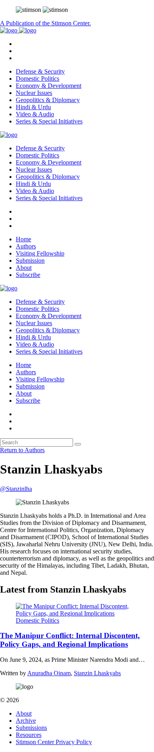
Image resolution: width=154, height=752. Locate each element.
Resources (28, 734)
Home (23, 239)
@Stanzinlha (16, 488)
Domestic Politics (37, 78)
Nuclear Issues (34, 92)
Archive (26, 720)
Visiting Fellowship (40, 253)
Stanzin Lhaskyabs (97, 673)
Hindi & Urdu (33, 107)
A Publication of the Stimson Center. (45, 23)
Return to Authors (22, 450)
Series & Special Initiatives (49, 121)
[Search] (78, 444)
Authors (26, 246)
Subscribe (28, 274)
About (24, 267)
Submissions (31, 727)
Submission (30, 260)
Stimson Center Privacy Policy (54, 742)
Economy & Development (48, 85)
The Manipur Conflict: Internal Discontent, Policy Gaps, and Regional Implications (70, 639)
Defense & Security (40, 71)
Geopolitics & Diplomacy (48, 100)
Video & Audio (35, 114)
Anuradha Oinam (49, 673)
